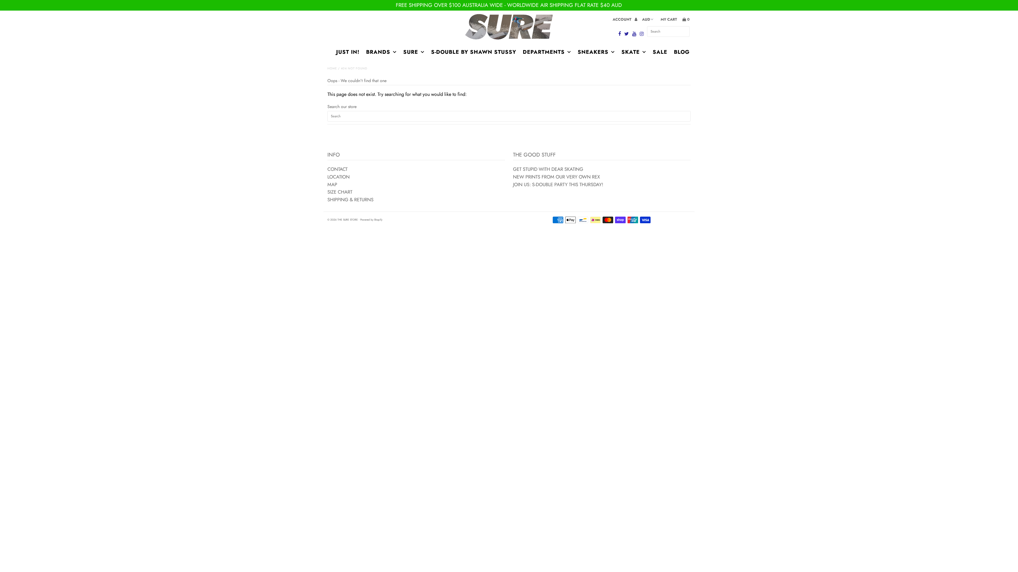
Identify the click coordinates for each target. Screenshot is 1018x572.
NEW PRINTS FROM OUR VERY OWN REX (556, 176)
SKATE (630, 52)
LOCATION (338, 176)
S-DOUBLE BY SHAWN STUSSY (473, 52)
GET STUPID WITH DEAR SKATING (548, 169)
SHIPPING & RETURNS (350, 199)
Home (332, 68)
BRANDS (378, 52)
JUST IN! (347, 52)
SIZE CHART (339, 192)
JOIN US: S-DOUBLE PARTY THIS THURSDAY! (558, 184)
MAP (332, 184)
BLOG (682, 52)
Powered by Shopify (371, 220)
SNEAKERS (593, 52)
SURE (410, 52)
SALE (660, 52)
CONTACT (337, 169)
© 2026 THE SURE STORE (342, 220)
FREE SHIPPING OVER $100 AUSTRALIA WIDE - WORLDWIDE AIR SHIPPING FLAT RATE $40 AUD (509, 5)
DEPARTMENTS (544, 52)
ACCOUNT (623, 19)
